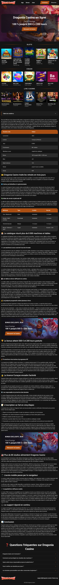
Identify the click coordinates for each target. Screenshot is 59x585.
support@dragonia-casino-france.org (47, 578)
